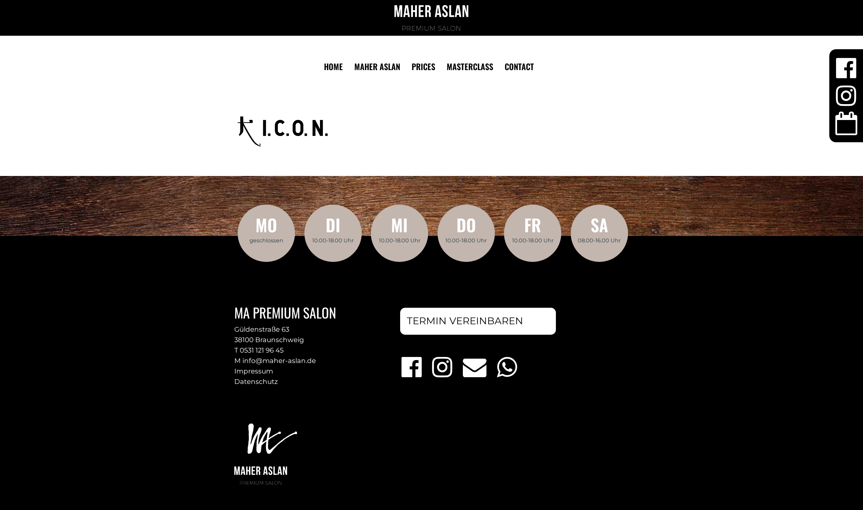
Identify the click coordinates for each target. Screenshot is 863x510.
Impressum (253, 371)
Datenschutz (256, 382)
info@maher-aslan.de (279, 361)
